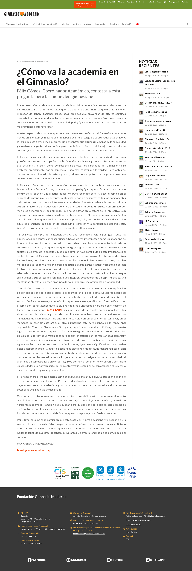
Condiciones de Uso (133, 524)
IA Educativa (151, 221)
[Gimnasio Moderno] (21, 15)
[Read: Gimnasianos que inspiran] (141, 121)
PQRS (128, 539)
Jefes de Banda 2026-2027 (158, 166)
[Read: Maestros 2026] (141, 94)
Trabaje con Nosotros (134, 2)
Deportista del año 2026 (157, 148)
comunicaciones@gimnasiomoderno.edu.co (89, 516)
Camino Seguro (153, 248)
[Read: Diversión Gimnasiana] (141, 194)
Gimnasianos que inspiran (158, 121)
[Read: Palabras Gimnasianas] (141, 112)
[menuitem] (102, 2)
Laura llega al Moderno (156, 71)
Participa (185, 2)
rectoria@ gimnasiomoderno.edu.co (87, 523)
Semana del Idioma (154, 239)
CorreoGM (102, 2)
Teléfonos (121, 2)
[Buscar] (186, 24)
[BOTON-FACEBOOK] (37, 560)
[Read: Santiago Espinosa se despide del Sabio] (141, 81)
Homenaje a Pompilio (155, 130)
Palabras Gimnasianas (156, 111)
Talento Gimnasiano (155, 212)
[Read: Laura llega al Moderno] (141, 72)
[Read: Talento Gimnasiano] (141, 212)
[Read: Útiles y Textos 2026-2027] (141, 103)
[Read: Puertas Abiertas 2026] (141, 158)
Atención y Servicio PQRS (158, 2)
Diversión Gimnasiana (156, 193)
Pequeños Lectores (155, 175)
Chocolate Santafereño (157, 139)
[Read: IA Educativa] (141, 222)
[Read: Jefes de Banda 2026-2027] (141, 167)
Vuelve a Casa (152, 184)
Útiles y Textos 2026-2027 (158, 102)
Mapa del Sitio (131, 532)
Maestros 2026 (152, 93)
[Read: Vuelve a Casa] (141, 185)
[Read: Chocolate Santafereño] (141, 140)
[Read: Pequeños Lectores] (141, 176)
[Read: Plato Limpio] (141, 231)
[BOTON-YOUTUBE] (116, 560)
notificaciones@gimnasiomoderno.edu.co (89, 534)
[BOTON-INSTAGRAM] (76, 560)
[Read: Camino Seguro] (141, 249)
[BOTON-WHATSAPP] (155, 560)
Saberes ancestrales (155, 202)
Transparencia (174, 2)
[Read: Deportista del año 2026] (141, 149)
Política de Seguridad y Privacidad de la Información (145, 516)
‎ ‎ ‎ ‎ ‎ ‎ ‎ (146, 2)
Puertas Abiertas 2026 (156, 157)
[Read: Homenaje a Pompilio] (141, 131)
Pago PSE (112, 2)
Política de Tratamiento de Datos (138, 520)
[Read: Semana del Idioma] (141, 240)
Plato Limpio (151, 230)
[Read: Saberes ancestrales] (141, 203)
